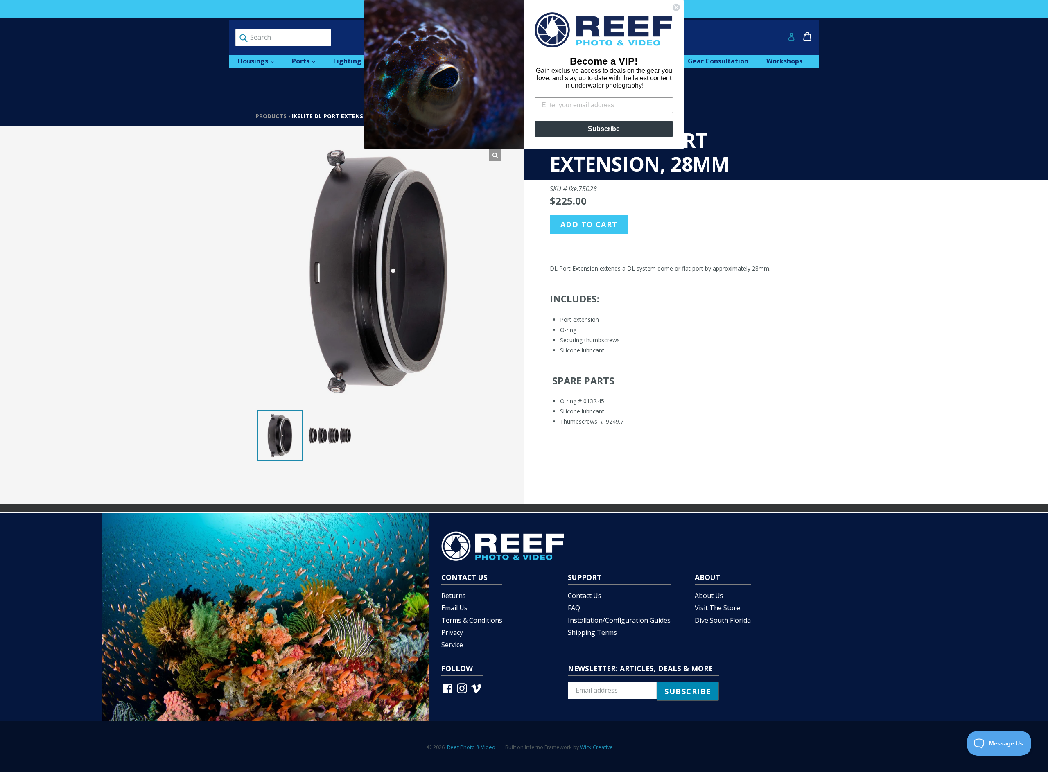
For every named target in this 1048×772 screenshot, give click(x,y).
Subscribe (604, 128)
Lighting (354, 60)
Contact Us (584, 595)
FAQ (574, 607)
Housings (260, 60)
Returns (453, 595)
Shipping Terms (592, 632)
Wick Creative (596, 747)
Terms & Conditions (471, 620)
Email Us (454, 607)
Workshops (784, 60)
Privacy (452, 632)
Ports (307, 60)
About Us (709, 595)
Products (271, 116)
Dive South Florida (723, 620)
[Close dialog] (676, 7)
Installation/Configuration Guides (619, 620)
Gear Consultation (718, 60)
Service (452, 644)
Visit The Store (717, 607)
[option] (280, 435)
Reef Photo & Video (471, 747)
